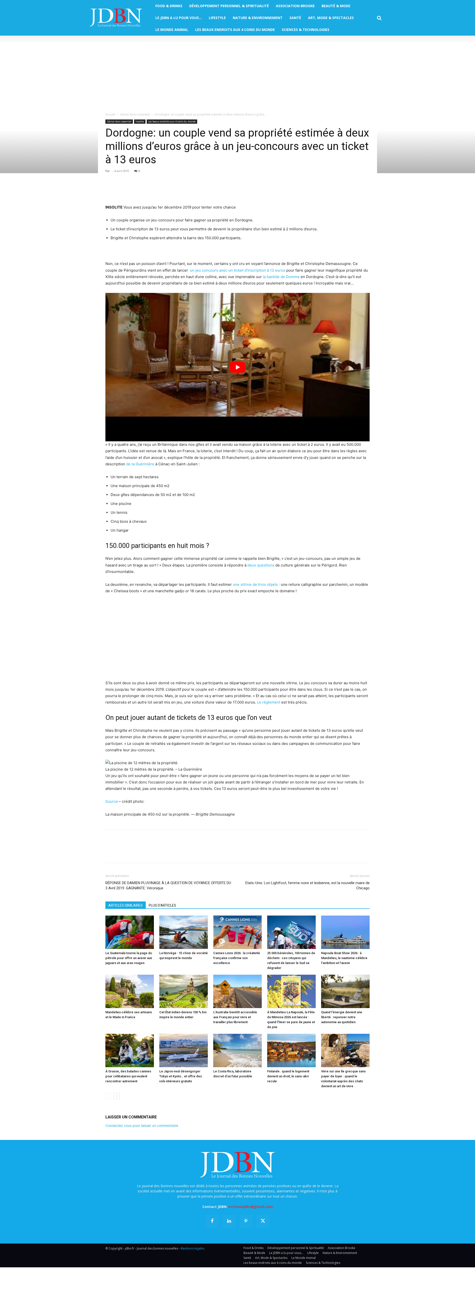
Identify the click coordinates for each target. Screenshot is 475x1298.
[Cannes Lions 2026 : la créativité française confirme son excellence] (237, 932)
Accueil (110, 114)
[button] (379, 18)
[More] (167, 190)
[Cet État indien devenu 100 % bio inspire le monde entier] (183, 991)
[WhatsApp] (144, 190)
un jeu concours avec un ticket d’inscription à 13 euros (237, 270)
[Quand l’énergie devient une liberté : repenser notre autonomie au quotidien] (345, 991)
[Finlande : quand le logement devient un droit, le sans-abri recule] (291, 1050)
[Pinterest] (133, 190)
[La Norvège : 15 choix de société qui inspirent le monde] (183, 932)
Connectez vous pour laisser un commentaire (141, 1125)
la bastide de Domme (281, 276)
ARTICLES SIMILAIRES (125, 905)
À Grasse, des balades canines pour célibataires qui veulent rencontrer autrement (128, 1076)
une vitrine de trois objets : (256, 584)
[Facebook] (110, 190)
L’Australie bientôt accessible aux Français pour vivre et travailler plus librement (235, 1017)
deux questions (260, 565)
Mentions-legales (192, 1248)
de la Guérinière (140, 464)
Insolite (140, 121)
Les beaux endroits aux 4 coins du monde (172, 121)
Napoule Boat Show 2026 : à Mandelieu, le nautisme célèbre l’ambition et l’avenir (344, 958)
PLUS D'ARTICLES (162, 905)
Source (111, 801)
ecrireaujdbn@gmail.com (250, 1206)
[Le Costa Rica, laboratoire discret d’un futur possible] (237, 1050)
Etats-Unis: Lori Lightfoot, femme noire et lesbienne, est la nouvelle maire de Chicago (307, 885)
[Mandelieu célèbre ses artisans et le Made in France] (129, 991)
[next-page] (116, 1096)
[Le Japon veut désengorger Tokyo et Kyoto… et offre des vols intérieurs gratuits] (183, 1050)
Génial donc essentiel (135, 114)
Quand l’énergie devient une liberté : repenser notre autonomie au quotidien (341, 1017)
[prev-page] (108, 1096)
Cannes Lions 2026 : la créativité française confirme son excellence (236, 958)
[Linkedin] (156, 190)
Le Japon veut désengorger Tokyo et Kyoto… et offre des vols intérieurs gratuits (180, 1076)
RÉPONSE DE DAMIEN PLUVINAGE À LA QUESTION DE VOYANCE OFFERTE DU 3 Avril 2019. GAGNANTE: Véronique (168, 885)
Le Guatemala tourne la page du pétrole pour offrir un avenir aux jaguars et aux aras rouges (128, 958)
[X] (122, 190)
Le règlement (268, 702)
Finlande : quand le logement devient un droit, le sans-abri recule (288, 1076)
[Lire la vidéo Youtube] (237, 367)
